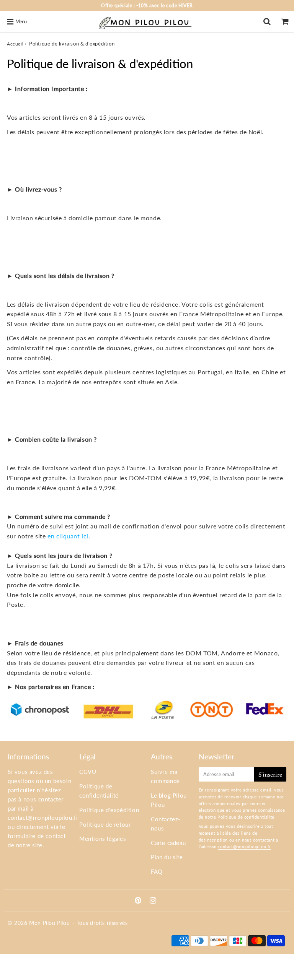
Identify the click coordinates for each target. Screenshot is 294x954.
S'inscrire (270, 774)
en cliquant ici (67, 536)
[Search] (267, 21)
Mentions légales (102, 838)
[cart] (285, 21)
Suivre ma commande (165, 776)
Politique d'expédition (109, 809)
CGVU (87, 771)
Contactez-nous (166, 824)
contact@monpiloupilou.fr (43, 817)
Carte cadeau (168, 842)
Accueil (15, 44)
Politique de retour (105, 824)
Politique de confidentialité (99, 791)
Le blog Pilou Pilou (169, 800)
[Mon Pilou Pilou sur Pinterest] (139, 900)
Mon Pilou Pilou (49, 923)
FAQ (157, 871)
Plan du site (167, 856)
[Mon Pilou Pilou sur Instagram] (153, 900)
